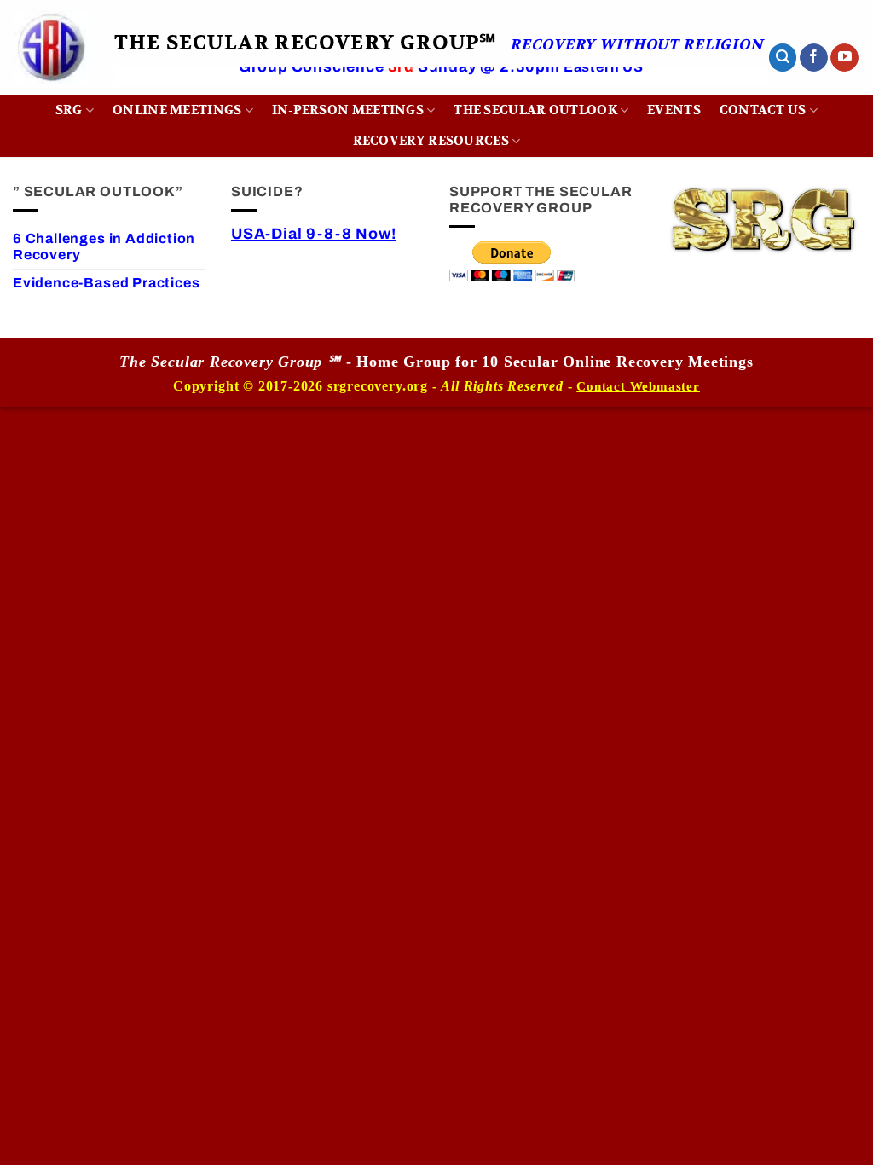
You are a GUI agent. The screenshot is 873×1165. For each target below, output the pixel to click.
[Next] (733, 90)
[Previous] (149, 90)
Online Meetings (177, 110)
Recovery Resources (431, 140)
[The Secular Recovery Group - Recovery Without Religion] (51, 47)
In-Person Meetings (348, 110)
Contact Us (763, 110)
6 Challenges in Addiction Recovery (104, 246)
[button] (782, 57)
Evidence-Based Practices (106, 282)
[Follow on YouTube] (844, 57)
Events (674, 110)
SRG (69, 110)
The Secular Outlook (535, 110)
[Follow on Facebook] (814, 57)
